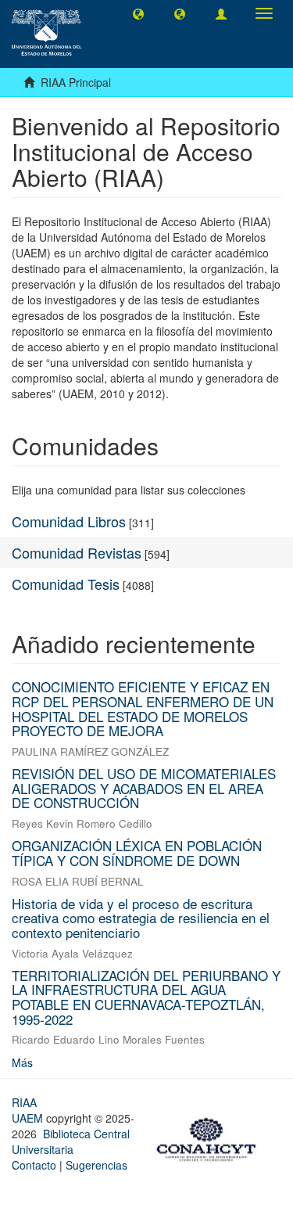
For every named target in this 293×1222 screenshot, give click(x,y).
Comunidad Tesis (66, 583)
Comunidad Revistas (76, 552)
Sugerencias (96, 1165)
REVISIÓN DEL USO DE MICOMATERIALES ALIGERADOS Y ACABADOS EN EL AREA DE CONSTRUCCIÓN (144, 788)
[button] (138, 13)
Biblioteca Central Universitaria (71, 1141)
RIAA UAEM (29, 1110)
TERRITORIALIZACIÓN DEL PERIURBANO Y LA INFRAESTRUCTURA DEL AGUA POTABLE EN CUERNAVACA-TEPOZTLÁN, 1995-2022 (146, 997)
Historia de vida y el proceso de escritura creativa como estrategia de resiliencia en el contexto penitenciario (141, 917)
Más (22, 1062)
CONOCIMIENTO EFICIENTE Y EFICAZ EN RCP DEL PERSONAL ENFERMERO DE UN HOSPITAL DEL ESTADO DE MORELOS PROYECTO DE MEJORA (142, 708)
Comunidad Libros (69, 521)
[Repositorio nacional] (211, 1137)
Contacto (34, 1165)
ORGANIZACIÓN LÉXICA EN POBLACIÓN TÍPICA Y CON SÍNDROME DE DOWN (137, 853)
